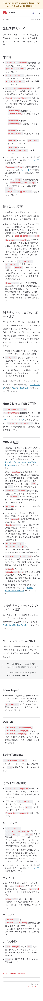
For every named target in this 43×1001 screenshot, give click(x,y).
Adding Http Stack (20, 388)
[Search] (32, 12)
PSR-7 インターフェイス (13, 419)
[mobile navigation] (39, 13)
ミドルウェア (33, 160)
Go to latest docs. (28, 6)
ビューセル (24, 170)
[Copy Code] (39, 664)
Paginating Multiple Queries (15, 625)
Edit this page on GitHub (15, 973)
